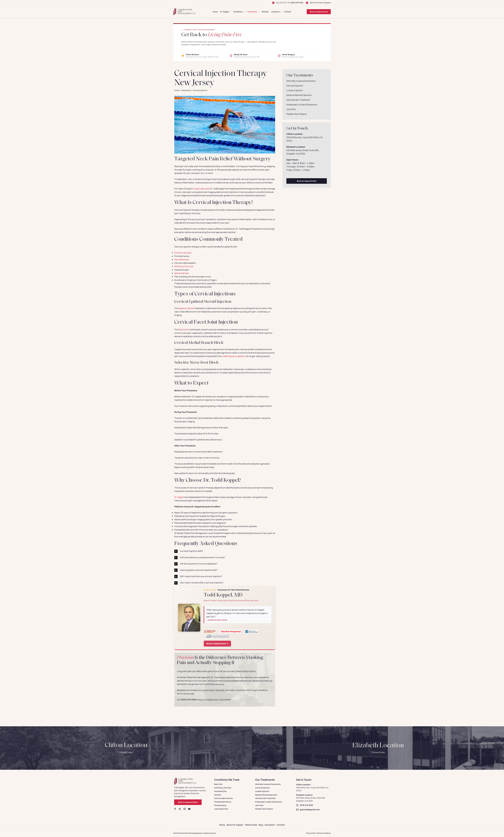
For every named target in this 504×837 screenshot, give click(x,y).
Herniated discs (181, 259)
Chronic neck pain (183, 252)
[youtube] (189, 809)
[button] (224, 551)
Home (176, 90)
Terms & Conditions (324, 833)
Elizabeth (327, 3)
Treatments (186, 90)
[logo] (184, 9)
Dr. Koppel (179, 497)
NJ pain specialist (201, 188)
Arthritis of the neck (183, 266)
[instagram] (184, 809)
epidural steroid (186, 308)
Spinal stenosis (181, 273)
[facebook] (175, 809)
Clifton (320, 3)
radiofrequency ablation (233, 356)
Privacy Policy (311, 833)
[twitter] (180, 809)
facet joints (183, 329)
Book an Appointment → (217, 643)
